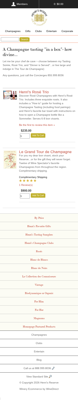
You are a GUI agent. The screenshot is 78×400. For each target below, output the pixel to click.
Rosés (39, 251)
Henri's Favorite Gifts (39, 226)
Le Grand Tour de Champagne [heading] (45, 152)
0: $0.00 (58, 4)
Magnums (39, 318)
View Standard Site (37, 376)
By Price (39, 217)
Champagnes (12, 31)
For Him (39, 301)
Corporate (67, 31)
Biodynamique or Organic (39, 293)
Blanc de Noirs (39, 268)
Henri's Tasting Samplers (39, 234)
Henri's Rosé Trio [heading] (34, 92)
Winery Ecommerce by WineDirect (39, 388)
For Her (39, 309)
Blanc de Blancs (39, 259)
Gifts (27, 31)
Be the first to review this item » (37, 124)
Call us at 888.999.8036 (38, 368)
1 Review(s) (26, 184)
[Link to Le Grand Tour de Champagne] (10, 168)
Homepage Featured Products (39, 326)
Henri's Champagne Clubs (39, 243)
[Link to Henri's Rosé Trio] (10, 98)
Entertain (51, 31)
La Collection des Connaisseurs (39, 276)
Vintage (39, 284)
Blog (39, 359)
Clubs (38, 31)
